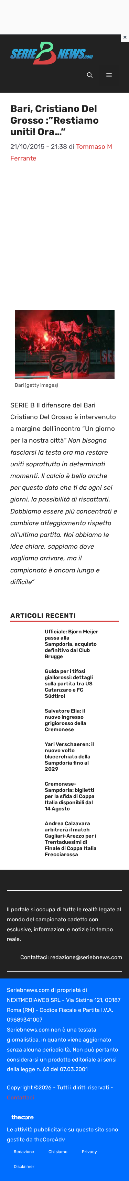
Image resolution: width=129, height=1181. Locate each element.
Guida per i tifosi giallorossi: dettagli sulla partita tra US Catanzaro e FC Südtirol (69, 683)
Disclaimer (24, 1166)
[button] (89, 75)
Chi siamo (58, 1151)
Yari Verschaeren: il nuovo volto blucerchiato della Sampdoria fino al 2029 (69, 756)
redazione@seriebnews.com (86, 957)
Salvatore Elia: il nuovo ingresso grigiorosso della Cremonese (65, 720)
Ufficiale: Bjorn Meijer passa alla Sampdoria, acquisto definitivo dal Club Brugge (71, 644)
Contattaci (20, 1097)
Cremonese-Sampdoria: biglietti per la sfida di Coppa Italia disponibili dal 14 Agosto (70, 796)
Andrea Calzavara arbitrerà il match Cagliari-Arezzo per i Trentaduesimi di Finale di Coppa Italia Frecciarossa (71, 839)
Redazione (24, 1151)
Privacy (89, 1151)
